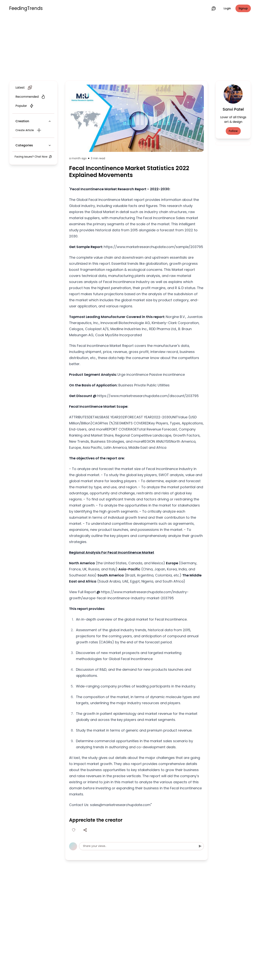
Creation (22, 121)
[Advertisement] (130, 48)
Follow (233, 131)
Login (227, 8)
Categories (24, 145)
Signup (243, 8)
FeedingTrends (26, 8)
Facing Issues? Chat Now (31, 157)
